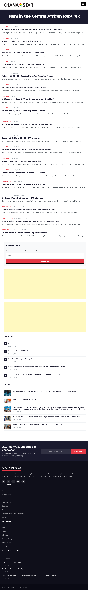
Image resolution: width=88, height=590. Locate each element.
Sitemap (5, 546)
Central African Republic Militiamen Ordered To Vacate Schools (30, 221)
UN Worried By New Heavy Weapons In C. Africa (23, 111)
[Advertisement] (45, 284)
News (4, 491)
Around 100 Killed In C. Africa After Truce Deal (23, 53)
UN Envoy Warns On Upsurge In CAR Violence (22, 198)
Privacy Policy (7, 539)
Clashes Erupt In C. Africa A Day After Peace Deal (24, 64)
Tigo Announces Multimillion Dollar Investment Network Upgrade (33, 374)
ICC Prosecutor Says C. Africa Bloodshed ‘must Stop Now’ (28, 99)
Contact (5, 531)
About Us (5, 527)
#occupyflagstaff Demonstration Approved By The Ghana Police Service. (36, 367)
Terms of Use (6, 543)
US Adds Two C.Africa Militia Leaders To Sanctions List (26, 150)
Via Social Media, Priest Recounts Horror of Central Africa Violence (32, 30)
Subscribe (45, 261)
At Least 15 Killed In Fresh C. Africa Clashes (21, 41)
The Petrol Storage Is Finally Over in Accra (24, 359)
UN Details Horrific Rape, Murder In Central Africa (24, 88)
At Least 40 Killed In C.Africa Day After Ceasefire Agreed (27, 76)
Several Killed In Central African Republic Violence (24, 233)
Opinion (4, 510)
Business (5, 506)
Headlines (6, 26)
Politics (4, 517)
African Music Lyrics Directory (13, 514)
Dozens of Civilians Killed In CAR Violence (21, 138)
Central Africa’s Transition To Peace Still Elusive (23, 173)
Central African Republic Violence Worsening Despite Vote (28, 210)
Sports (4, 498)
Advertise (5, 535)
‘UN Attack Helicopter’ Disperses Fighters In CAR (24, 184)
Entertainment (7, 502)
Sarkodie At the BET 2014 (18, 351)
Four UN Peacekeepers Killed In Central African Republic (27, 124)
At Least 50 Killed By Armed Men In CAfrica (21, 161)
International (7, 121)
